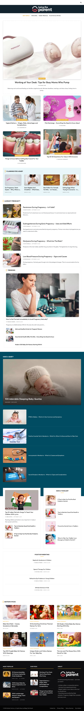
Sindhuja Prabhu (38, 562)
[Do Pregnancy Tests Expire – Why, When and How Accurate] (13, 179)
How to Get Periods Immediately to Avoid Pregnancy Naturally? (27, 319)
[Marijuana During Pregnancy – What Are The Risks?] (12, 244)
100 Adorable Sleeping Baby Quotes (23, 398)
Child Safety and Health (21, 155)
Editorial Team (42, 85)
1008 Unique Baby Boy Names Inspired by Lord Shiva (19, 685)
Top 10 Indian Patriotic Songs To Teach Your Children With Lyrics (19, 513)
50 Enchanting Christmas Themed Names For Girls (41, 625)
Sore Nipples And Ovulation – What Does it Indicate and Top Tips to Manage (31, 189)
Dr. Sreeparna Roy (22, 127)
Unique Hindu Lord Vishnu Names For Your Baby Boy (41, 652)
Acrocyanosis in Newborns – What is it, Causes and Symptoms (46, 455)
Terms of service (69, 708)
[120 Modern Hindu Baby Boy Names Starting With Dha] (69, 612)
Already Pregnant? (22, 119)
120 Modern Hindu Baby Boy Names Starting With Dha (68, 625)
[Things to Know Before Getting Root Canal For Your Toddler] (22, 143)
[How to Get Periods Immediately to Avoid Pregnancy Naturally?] (42, 295)
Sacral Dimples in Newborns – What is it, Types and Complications (47, 474)
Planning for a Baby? (62, 119)
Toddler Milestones (43, 15)
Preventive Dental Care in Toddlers (68, 526)
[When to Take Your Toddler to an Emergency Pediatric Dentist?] (51, 539)
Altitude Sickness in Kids (42, 587)
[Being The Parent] (42, 9)
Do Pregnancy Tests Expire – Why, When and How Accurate (13, 189)
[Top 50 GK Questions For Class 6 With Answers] (62, 141)
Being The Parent (29, 708)
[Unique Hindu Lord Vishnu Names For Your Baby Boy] (42, 639)
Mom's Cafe (42, 78)
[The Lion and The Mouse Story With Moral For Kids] (69, 639)
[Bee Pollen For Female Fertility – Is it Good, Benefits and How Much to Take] (51, 179)
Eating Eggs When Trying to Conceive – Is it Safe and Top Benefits (71, 189)
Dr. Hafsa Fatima (22, 163)
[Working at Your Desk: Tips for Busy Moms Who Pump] (42, 50)
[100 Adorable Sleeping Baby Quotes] (42, 382)
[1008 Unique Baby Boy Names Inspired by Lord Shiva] (6, 685)
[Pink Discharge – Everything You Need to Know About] (62, 108)
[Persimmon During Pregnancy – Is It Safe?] (12, 211)
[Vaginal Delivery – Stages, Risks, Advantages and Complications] (22, 108)
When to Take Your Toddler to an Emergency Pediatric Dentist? (67, 539)
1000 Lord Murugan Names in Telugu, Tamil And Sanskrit (18, 695)
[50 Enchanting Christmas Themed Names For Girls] (42, 612)
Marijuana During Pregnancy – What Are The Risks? (42, 241)
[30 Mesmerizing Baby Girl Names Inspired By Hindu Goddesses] (6, 674)
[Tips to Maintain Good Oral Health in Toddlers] (9, 528)
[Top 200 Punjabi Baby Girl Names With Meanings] (15, 639)
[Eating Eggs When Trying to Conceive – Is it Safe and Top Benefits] (71, 179)
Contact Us (52, 708)
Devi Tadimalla (27, 226)
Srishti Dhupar (27, 209)
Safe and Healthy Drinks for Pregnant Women (28, 329)
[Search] (81, 2)
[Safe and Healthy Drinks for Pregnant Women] (10, 331)
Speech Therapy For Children (42, 569)
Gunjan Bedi (63, 125)
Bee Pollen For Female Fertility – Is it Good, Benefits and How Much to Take (51, 189)
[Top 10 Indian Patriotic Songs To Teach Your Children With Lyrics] (21, 500)
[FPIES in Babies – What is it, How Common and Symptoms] (14, 416)
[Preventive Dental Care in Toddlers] (51, 526)
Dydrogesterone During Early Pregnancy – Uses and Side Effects (47, 224)
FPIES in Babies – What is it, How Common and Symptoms (45, 417)
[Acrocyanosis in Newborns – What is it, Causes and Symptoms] (14, 455)
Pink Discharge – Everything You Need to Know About (62, 123)
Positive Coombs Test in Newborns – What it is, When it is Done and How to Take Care (53, 436)
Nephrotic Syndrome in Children (42, 560)
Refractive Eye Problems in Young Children (42, 578)
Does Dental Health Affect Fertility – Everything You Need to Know (34, 337)
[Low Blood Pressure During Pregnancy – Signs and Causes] (12, 260)
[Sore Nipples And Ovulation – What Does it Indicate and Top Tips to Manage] (32, 179)
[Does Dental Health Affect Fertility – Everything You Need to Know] (10, 338)
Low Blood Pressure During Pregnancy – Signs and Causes (45, 256)
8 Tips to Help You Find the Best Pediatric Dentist (26, 535)
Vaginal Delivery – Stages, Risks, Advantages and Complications (22, 124)
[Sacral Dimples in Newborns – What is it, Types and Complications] (14, 474)
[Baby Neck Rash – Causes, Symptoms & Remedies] (15, 612)
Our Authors (78, 708)
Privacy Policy (60, 708)
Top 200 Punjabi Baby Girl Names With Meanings (14, 652)
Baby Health (6, 621)
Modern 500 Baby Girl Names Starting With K (28, 344)
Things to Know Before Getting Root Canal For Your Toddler (22, 160)
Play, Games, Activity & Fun (62, 153)
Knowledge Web (60, 648)
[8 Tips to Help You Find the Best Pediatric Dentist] (9, 535)
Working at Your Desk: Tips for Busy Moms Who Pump (42, 82)
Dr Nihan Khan (27, 259)
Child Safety (34, 15)
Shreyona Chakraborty (63, 159)
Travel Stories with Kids (55, 15)
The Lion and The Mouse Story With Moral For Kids (68, 652)
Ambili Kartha (9, 516)
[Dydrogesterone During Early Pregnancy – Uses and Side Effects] (12, 227)
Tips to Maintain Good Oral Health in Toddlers (24, 527)
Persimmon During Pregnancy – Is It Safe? (39, 207)
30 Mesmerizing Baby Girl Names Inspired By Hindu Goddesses (18, 674)
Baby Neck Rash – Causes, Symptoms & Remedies (11, 625)
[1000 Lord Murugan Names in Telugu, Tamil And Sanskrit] (6, 695)
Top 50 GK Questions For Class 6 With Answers (62, 157)
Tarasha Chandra (11, 321)
